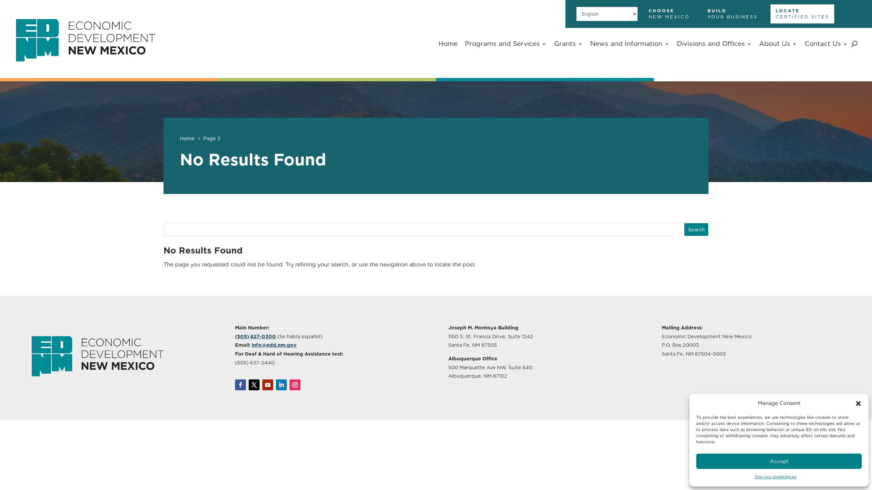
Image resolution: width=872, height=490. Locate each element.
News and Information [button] (626, 44)
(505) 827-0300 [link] (255, 336)
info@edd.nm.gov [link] (274, 345)
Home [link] (447, 44)
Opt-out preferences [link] (775, 476)
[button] (858, 403)
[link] (85, 70)
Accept (779, 461)
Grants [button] (565, 44)
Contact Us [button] (823, 44)
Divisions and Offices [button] (711, 44)
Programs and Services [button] (502, 44)
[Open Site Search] (854, 44)
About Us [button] (774, 44)
